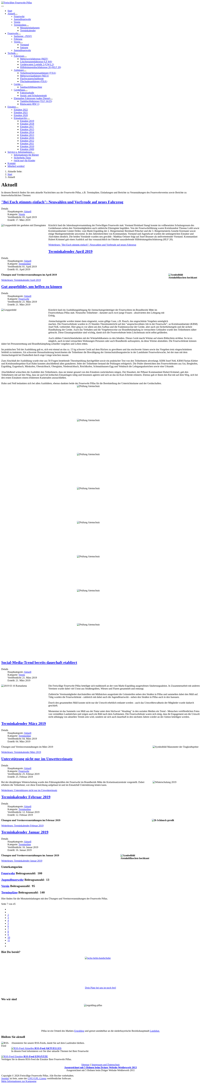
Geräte (17, 84)
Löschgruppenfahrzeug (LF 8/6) (36, 61)
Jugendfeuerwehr (22, 19)
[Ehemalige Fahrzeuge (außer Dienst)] (51, 99)
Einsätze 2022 (21, 109)
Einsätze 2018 (27, 123)
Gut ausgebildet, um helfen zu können (31, 287)
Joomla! (5, 1078)
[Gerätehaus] (26, 90)
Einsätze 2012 (27, 140)
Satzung (24, 47)
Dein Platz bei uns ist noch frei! (100, 987)
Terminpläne (25, 263)
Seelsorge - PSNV (23, 36)
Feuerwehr (19, 16)
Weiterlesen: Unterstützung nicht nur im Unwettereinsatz (29, 790)
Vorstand (24, 44)
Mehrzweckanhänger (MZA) (34, 75)
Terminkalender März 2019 (23, 723)
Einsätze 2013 (27, 135)
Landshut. (155, 1031)
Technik (12, 53)
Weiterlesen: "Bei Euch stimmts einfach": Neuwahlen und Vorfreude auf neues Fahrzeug (92, 244)
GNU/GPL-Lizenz (37, 1078)
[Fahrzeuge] (25, 56)
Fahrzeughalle (27, 92)
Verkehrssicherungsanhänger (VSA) (38, 73)
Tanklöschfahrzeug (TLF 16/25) (36, 101)
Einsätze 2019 (27, 121)
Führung (18, 39)
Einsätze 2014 (27, 132)
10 (9, 937)
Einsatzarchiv (20, 118)
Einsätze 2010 (27, 146)
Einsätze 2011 (27, 143)
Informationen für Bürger (26, 154)
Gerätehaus (19, 90)
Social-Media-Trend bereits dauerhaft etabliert (39, 662)
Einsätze (12, 106)
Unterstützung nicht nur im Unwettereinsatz (37, 759)
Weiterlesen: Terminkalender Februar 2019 (22, 825)
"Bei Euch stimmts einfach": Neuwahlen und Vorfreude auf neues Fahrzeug (62, 202)
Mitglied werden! (16, 166)
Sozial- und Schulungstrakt (33, 95)
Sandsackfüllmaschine (31, 87)
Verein (17, 22)
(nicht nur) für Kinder (24, 160)
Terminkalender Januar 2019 (24, 832)
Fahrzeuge (19, 56)
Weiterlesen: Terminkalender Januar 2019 (21, 860)
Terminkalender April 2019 (70, 251)
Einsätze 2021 (21, 112)
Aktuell (11, 13)
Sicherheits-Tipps (22, 157)
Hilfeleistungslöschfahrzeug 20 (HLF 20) (40, 67)
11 (9, 940)
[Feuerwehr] (19, 34)
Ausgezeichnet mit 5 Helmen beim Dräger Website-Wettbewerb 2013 (100, 1067)
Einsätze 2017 (27, 126)
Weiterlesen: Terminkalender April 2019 (21, 280)
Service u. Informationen (20, 152)
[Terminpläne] (27, 25)
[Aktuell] (16, 14)
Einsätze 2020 (21, 115)
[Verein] (21, 42)
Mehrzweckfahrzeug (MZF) (34, 58)
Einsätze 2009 (27, 149)
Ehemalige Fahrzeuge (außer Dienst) (32, 98)
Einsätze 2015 (27, 129)
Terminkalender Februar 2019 (25, 797)
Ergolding (79, 1031)
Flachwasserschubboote (32, 78)
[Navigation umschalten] (2, 6)
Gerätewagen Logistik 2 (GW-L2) (37, 64)
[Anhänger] (25, 70)
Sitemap (85, 1064)
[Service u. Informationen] (33, 152)
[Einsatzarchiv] (28, 118)
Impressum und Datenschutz (106, 1064)
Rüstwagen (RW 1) (29, 104)
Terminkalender (28, 30)
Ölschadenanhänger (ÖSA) (33, 81)
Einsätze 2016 (27, 138)
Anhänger (19, 70)
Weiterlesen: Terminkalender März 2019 (21, 752)
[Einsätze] (17, 107)
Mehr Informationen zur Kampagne (18, 1081)
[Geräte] (21, 85)
